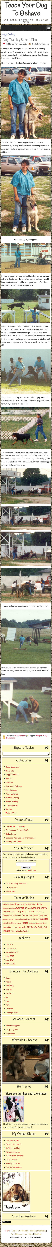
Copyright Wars (12, 1013)
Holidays (36, 915)
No (31, 919)
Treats (6, 930)
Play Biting (11, 923)
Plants (4, 923)
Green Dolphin (11, 1160)
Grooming (9, 782)
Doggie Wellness (12, 775)
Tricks (13, 931)
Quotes (31, 923)
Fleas (42, 912)
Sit (41, 923)
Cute (29, 908)
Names (17, 919)
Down (15, 912)
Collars (34, 904)
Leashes (5, 919)
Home (8, 978)
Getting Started (21, 915)
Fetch (31, 912)
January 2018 (11, 948)
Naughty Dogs (25, 919)
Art (7, 997)
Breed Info (10, 771)
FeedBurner (31, 870)
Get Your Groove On (14, 1144)
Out (37, 919)
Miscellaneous (20, 736)
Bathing (4, 904)
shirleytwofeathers (41, 44)
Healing (9, 989)
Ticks (28, 927)
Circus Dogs (27, 904)
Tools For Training (37, 927)
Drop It (20, 912)
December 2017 (12, 952)
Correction (21, 908)
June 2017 (10, 956)
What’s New (10, 891)
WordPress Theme (28, 1245)
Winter (25, 931)
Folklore (5, 915)
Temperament (19, 927)
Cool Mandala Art (12, 1140)
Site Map (9, 1009)
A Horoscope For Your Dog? (17, 830)
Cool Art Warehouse (13, 1167)
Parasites (43, 919)
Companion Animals (9, 908)
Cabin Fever (11, 834)
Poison (19, 923)
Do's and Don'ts (39, 907)
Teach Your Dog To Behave (26, 9)
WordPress (15, 1245)
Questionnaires (12, 805)
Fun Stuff (9, 778)
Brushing (11, 904)
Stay (44, 923)
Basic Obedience (12, 767)
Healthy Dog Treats (14, 842)
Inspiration (10, 993)
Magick (8, 982)
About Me (12, 887)
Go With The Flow (13, 1148)
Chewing (18, 904)
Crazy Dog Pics (12, 1030)
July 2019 (9, 945)
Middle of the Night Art (14, 1156)
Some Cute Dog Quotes (15, 826)
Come (39, 904)
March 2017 (10, 964)
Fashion (26, 912)
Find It (37, 912)
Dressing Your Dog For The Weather (20, 838)
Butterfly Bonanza (13, 1163)
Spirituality (10, 986)
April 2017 (10, 960)
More (8, 1005)
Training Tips (11, 813)
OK (34, 919)
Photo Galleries (12, 794)
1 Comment (10, 738)
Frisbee (12, 915)
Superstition (7, 927)
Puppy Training (12, 802)
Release (37, 923)
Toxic (45, 927)
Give (30, 915)
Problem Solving (12, 798)
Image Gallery (41, 736)
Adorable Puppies (13, 1026)
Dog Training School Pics (20, 40)
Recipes (9, 809)
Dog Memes (10, 1033)
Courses (18, 1234)
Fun (7, 1001)
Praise (25, 923)
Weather (19, 931)
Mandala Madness (13, 1152)
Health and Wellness (14, 786)
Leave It (11, 919)
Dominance (7, 912)
